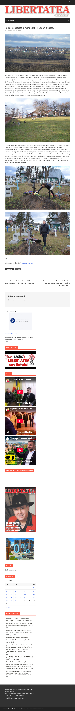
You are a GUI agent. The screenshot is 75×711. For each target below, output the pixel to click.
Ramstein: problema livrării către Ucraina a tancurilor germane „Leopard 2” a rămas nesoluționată (56, 283)
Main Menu (11, 20)
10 (7, 594)
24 (7, 601)
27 (20, 601)
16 (34, 594)
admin (19, 30)
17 (7, 597)
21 (25, 597)
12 (15, 594)
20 (20, 597)
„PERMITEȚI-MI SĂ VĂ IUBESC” (16, 652)
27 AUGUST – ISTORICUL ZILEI (15, 674)
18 (11, 597)
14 (25, 594)
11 (11, 594)
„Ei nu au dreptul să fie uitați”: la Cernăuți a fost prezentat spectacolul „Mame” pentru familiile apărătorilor (19, 647)
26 (15, 601)
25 (11, 601)
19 (15, 597)
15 (29, 594)
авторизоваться (43, 300)
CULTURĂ (17, 269)
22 (29, 597)
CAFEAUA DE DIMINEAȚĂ (13, 671)
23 (34, 597)
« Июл (8, 607)
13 (20, 594)
